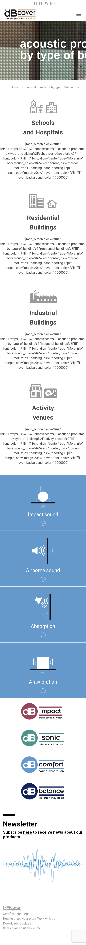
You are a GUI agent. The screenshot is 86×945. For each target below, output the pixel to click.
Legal (26, 914)
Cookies (25, 923)
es (35, 3)
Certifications (12, 914)
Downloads (11, 923)
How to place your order (19, 919)
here (27, 832)
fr (46, 3)
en (51, 3)
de (41, 3)
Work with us (46, 919)
